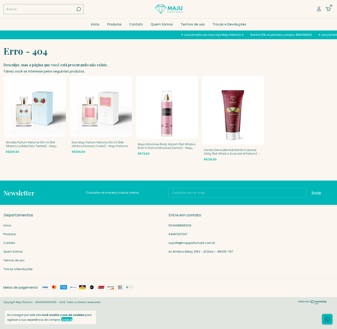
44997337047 (178, 234)
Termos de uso (193, 24)
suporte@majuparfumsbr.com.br (191, 243)
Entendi (67, 319)
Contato (136, 24)
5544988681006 (179, 225)
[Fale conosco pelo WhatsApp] (327, 319)
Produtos (114, 24)
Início (95, 24)
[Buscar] (78, 9)
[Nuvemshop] (312, 303)
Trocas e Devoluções (229, 24)
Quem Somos (162, 24)
